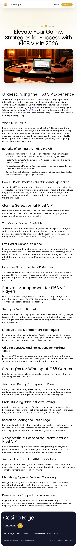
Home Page (9, 533)
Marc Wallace (51, 26)
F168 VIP (29, 110)
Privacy (59, 541)
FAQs (26, 533)
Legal (71, 541)
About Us (52, 541)
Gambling (25, 26)
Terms (66, 541)
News (19, 533)
